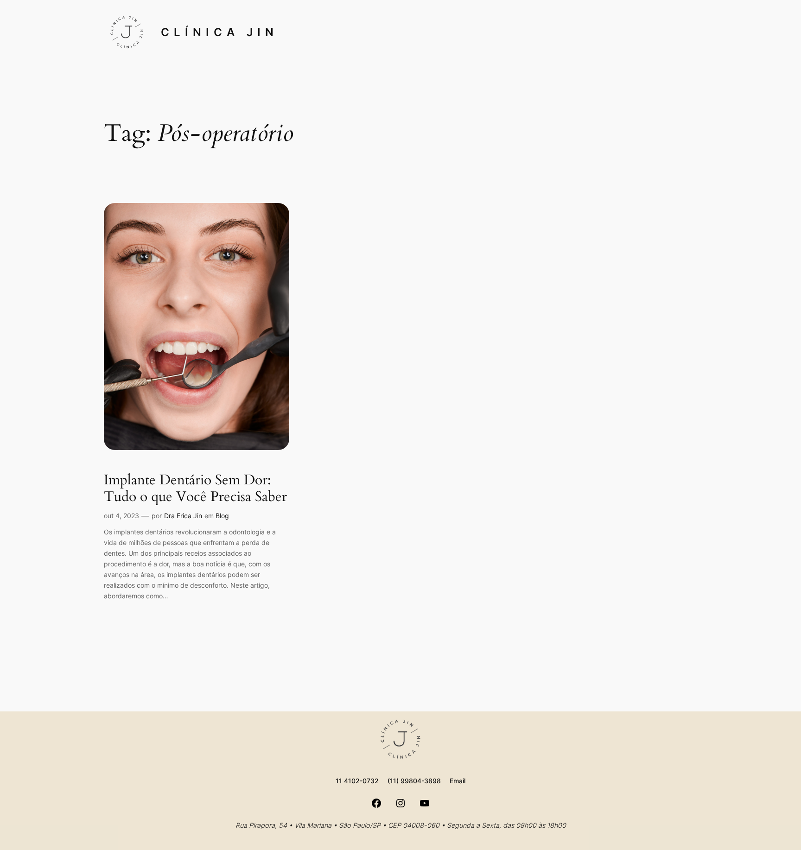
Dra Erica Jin (183, 516)
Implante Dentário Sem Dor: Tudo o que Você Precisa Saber (195, 488)
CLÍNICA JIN (219, 32)
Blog (222, 516)
